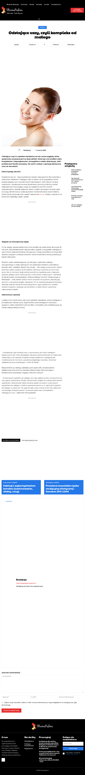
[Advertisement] (42, 64)
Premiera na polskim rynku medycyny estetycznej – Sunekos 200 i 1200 (62, 488)
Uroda (42, 27)
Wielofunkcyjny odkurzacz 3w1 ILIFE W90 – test (49, 760)
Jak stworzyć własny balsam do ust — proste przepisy (77, 180)
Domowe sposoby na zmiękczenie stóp (76, 197)
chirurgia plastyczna (30, 440)
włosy (42, 194)
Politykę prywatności (71, 754)
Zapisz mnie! (73, 748)
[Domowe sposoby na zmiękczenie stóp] (67, 197)
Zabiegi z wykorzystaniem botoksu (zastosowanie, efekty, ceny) (19, 488)
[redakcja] (20, 150)
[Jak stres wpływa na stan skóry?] (67, 205)
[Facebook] (3, 759)
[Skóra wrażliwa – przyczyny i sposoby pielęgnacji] (67, 172)
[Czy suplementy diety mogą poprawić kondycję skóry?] (67, 189)
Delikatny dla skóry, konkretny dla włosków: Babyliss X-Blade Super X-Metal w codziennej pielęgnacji (49, 744)
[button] (39, 19)
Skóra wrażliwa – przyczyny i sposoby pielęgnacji (76, 172)
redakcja (27, 150)
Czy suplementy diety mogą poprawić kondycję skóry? (77, 189)
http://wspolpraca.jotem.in (26, 583)
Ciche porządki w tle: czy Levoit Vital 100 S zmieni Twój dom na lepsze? (49, 753)
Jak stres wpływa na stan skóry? (76, 205)
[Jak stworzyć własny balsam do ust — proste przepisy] (67, 180)
